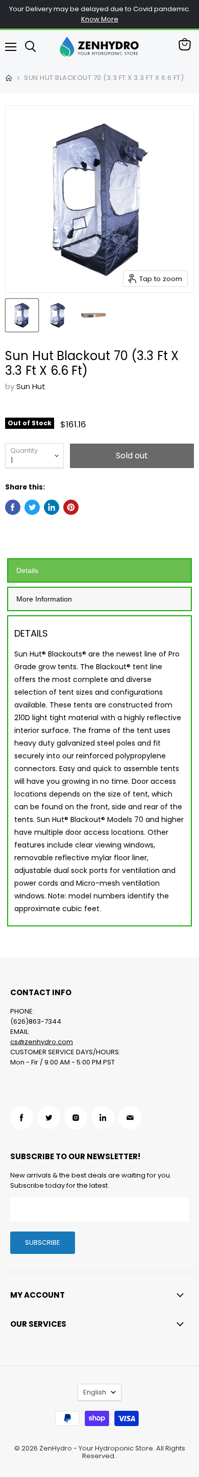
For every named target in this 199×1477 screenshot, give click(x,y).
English (94, 1392)
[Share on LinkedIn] (51, 507)
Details (27, 570)
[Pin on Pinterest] (71, 507)
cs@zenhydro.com (41, 1042)
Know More (99, 19)
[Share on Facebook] (12, 507)
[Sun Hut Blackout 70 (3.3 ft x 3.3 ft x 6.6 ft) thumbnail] (22, 315)
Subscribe (42, 1242)
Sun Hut (30, 386)
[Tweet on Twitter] (32, 507)
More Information (44, 599)
